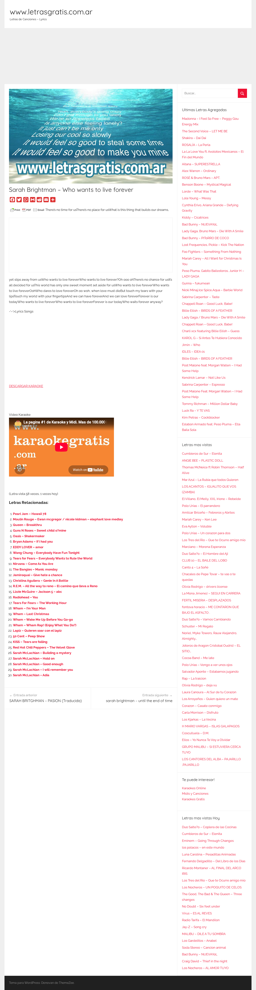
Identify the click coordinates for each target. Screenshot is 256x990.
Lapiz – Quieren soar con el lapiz (37, 630)
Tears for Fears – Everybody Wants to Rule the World (52, 558)
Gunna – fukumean (196, 283)
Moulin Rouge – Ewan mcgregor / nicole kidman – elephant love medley (68, 519)
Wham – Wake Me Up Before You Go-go (43, 619)
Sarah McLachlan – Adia (31, 675)
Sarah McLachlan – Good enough (38, 664)
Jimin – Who (191, 345)
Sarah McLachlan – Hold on (34, 658)
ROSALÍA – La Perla (196, 145)
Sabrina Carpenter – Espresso (203, 384)
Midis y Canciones (195, 793)
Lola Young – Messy (196, 198)
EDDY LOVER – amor (28, 547)
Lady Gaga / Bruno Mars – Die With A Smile (213, 317)
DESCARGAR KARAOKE (26, 386)
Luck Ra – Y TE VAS (196, 410)
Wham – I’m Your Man (29, 608)
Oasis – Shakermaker (29, 536)
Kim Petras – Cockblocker (201, 417)
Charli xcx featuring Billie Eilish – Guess (211, 331)
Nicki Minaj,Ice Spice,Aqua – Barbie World (212, 290)
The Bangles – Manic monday (35, 569)
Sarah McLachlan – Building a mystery (42, 653)
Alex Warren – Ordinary (199, 171)
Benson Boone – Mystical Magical (206, 184)
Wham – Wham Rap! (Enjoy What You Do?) (44, 625)
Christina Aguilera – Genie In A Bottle (40, 580)
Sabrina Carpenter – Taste (200, 297)
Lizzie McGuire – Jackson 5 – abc (37, 592)
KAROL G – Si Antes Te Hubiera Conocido (212, 338)
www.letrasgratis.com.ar (51, 11)
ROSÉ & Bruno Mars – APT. (201, 178)
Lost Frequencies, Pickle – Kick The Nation (213, 245)
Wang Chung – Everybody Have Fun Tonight (46, 553)
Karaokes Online (194, 788)
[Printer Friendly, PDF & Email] (27, 209)
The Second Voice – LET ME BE (205, 131)
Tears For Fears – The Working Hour (40, 603)
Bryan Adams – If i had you (33, 541)
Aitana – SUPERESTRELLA (201, 164)
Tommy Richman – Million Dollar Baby (210, 404)
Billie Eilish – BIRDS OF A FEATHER (207, 310)
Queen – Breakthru (27, 525)
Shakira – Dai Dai (194, 138)
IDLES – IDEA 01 (193, 351)
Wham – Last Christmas (31, 614)
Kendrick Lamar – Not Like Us (203, 377)
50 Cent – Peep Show (29, 636)
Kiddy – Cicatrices (195, 217)
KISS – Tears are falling (30, 642)
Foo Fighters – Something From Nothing (211, 252)
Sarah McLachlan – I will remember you (43, 670)
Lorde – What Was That (199, 191)
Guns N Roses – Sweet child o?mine (39, 530)
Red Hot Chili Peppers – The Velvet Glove (44, 647)
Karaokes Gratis (193, 799)
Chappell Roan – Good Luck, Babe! (207, 304)
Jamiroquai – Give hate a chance (37, 575)
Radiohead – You (25, 597)
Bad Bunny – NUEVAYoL (199, 224)
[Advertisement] (128, 56)
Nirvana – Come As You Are (33, 564)
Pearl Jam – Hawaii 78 (29, 514)
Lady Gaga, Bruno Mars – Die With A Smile (212, 231)
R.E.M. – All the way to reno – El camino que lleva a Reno (55, 586)
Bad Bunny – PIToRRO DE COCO (205, 238)
